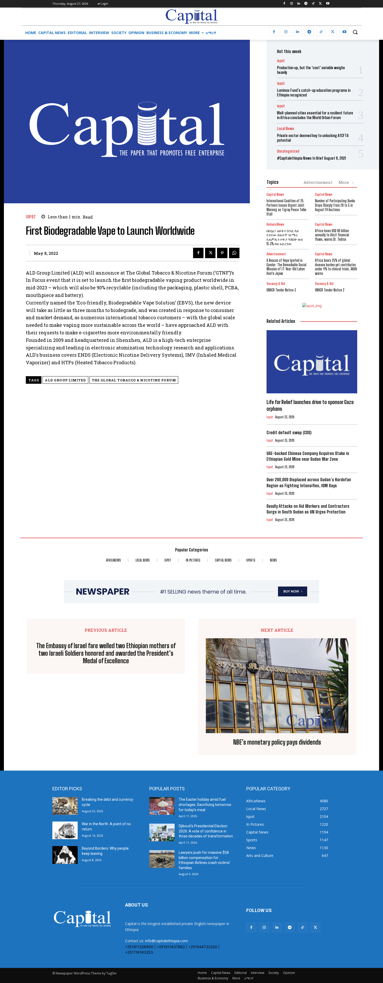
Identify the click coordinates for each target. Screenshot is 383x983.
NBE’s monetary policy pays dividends (277, 742)
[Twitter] (320, 4)
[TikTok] (313, 4)
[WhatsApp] (234, 253)
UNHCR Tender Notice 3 (281, 290)
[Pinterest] (222, 253)
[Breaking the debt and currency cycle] (65, 806)
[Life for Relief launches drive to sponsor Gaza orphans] (312, 362)
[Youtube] (328, 4)
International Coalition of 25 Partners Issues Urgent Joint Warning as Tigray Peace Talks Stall (286, 207)
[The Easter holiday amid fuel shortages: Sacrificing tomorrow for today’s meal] (162, 806)
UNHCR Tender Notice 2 (329, 290)
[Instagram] (291, 4)
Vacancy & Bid (276, 283)
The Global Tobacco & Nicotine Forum (134, 380)
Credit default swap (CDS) (289, 432)
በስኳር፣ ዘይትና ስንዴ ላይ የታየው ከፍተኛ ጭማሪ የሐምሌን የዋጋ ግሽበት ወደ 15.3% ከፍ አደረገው (285, 237)
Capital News (275, 194)
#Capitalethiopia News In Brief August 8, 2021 (311, 158)
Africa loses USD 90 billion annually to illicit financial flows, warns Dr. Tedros (332, 235)
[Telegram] (306, 4)
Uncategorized (288, 151)
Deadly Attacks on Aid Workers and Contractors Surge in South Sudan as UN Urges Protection (308, 509)
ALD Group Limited (65, 380)
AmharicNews (275, 224)
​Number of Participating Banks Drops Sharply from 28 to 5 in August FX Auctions (335, 205)
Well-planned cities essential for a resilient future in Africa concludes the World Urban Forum (315, 115)
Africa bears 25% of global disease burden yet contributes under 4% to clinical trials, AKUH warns (336, 267)
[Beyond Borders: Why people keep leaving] (65, 855)
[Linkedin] (299, 4)
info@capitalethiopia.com (166, 940)
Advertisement (318, 182)
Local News (285, 129)
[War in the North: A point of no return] (65, 830)
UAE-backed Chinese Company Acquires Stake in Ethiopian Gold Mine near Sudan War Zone (308, 456)
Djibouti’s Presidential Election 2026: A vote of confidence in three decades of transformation (206, 831)
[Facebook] (284, 4)
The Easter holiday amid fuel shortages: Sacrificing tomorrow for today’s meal (205, 804)
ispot (31, 216)
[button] (355, 32)
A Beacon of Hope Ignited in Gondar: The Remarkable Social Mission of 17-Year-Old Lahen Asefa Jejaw (286, 267)
